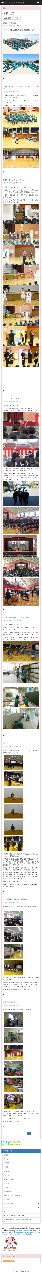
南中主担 (18, 26)
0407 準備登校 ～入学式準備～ (16, 617)
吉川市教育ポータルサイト (15, 2)
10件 (16, 18)
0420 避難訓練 (9, 23)
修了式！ (6, 743)
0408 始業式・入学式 (12, 398)
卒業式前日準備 (9, 1002)
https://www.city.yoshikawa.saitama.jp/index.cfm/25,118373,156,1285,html (20, 1233)
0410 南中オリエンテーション (15, 180)
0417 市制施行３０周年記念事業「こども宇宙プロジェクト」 (21, 87)
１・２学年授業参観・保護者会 (15, 899)
